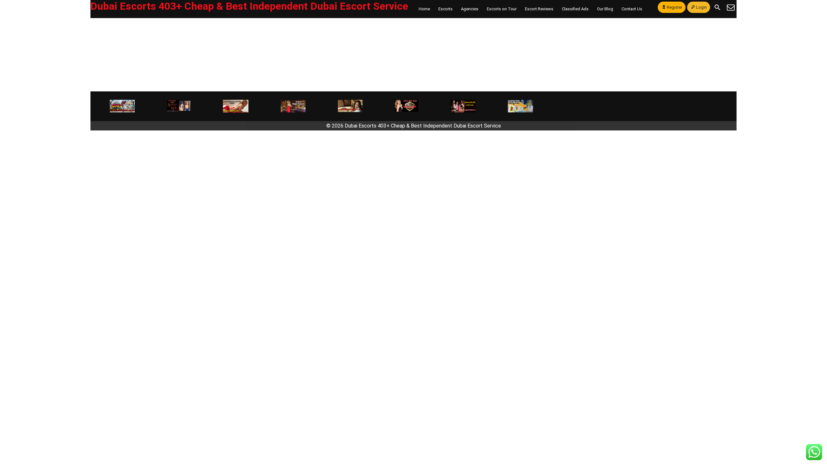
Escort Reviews (539, 8)
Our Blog (605, 8)
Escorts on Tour (502, 8)
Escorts (445, 8)
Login (701, 7)
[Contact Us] (731, 7)
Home (424, 8)
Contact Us (632, 8)
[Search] (717, 7)
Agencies (469, 8)
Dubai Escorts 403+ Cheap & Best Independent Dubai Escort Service (249, 6)
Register (674, 7)
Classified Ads (575, 8)
